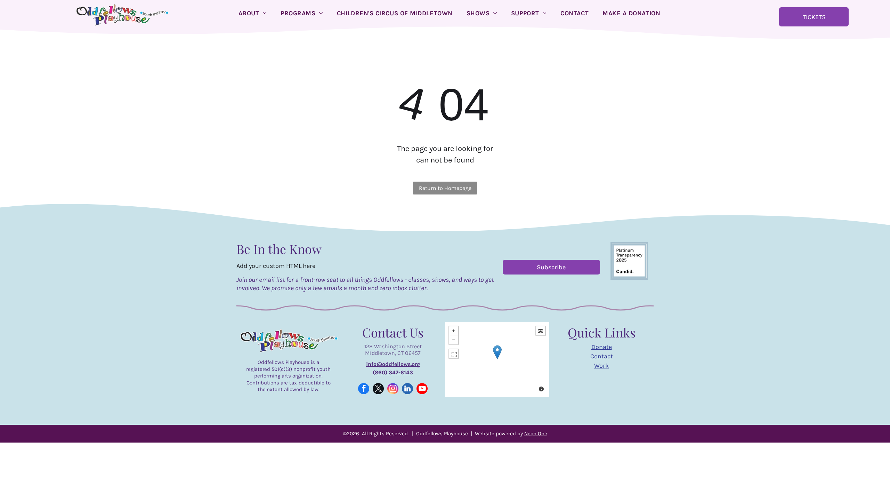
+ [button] (453, 330)
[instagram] (392, 389)
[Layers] (540, 330)
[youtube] (422, 389)
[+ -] (497, 359)
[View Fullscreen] (453, 353)
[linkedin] (407, 389)
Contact (601, 356)
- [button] (453, 339)
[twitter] (378, 389)
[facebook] (363, 389)
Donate (601, 347)
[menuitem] (253, 13)
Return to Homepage (445, 188)
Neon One (535, 433)
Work (601, 365)
